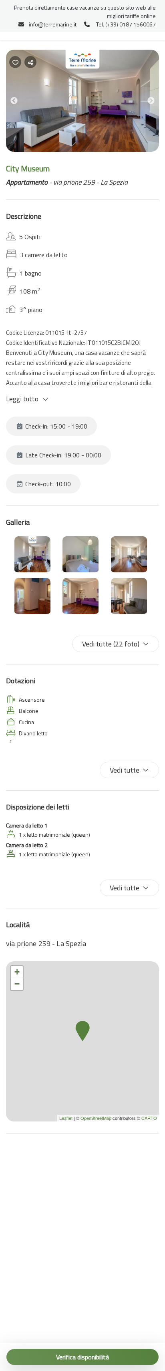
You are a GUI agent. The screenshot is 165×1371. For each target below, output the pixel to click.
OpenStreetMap (95, 1118)
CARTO (149, 1118)
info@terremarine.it (52, 24)
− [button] (17, 984)
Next (157, 102)
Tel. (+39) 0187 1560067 (126, 24)
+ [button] (17, 972)
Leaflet (65, 1118)
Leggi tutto (22, 399)
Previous (20, 102)
